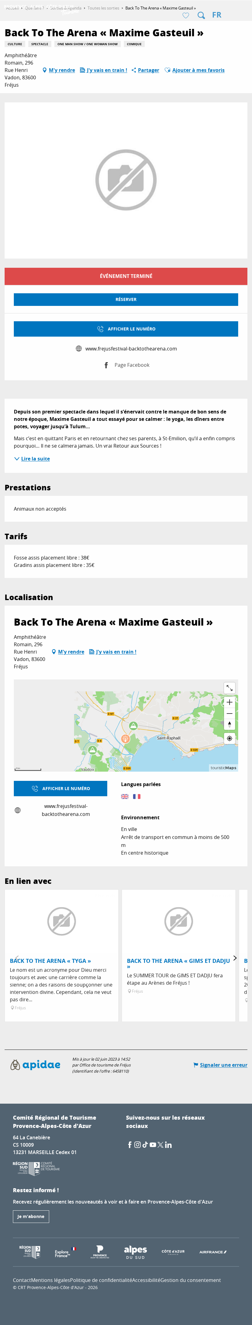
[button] (201, 15)
